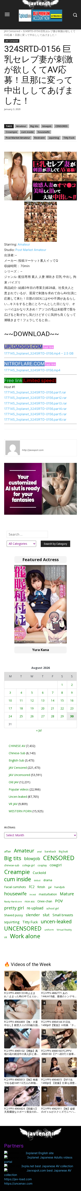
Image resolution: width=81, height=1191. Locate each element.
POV (59, 901)
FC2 (31, 887)
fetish (41, 887)
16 (72, 700)
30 (72, 716)
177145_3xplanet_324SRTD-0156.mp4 (32, 370)
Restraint (39, 137)
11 (21, 700)
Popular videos (19, 789)
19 (32, 708)
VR (5, 937)
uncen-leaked (56, 921)
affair (7, 851)
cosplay (42, 865)
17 (10, 708)
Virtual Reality (64, 929)
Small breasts (63, 915)
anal (39, 851)
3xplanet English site (40, 1153)
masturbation (48, 894)
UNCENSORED (23, 928)
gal (50, 887)
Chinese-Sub (17, 753)
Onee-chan (44, 901)
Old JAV (13, 782)
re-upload (35, 908)
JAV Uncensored (19, 775)
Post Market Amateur (18, 137)
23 (72, 708)
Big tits (34, 126)
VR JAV (13, 804)
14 (52, 700)
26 (32, 716)
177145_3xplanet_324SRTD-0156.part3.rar (35, 403)
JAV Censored (12, 31)
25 (21, 716)
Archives (9, 827)
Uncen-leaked (18, 797)
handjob (59, 887)
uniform (49, 929)
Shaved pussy (13, 915)
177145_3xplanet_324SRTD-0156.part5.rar (35, 414)
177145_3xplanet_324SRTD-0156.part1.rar (35, 392)
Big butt (63, 851)
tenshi (27, 444)
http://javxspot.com (33, 450)
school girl (52, 908)
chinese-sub (11, 865)
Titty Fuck (68, 137)
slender (33, 915)
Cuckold (39, 872)
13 (42, 700)
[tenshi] (12, 448)
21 (52, 708)
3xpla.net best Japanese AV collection (47, 1166)
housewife (44, 131)
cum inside (27, 131)
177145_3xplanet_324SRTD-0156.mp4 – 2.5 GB (39, 353)
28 (52, 716)
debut (37, 880)
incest (32, 894)
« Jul (39, 730)
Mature (67, 894)
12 (32, 700)
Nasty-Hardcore (13, 901)
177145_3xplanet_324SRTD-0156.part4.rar (35, 409)
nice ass (29, 901)
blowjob (46, 126)
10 (10, 700)
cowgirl (56, 865)
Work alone (25, 936)
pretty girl (14, 908)
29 (62, 716)
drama (47, 880)
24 (10, 716)
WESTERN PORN (20, 811)
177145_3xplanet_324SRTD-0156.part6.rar (35, 419)
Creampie (11, 131)
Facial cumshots (15, 887)
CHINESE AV (17, 746)
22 (62, 708)
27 (42, 716)
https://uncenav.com (18, 1183)
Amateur (21, 126)
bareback (50, 851)
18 (21, 708)
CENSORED (61, 126)
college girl (28, 865)
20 (42, 708)
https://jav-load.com (18, 1179)
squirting (54, 137)
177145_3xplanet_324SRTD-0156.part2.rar (35, 398)
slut (46, 915)
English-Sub (16, 760)
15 (62, 700)
